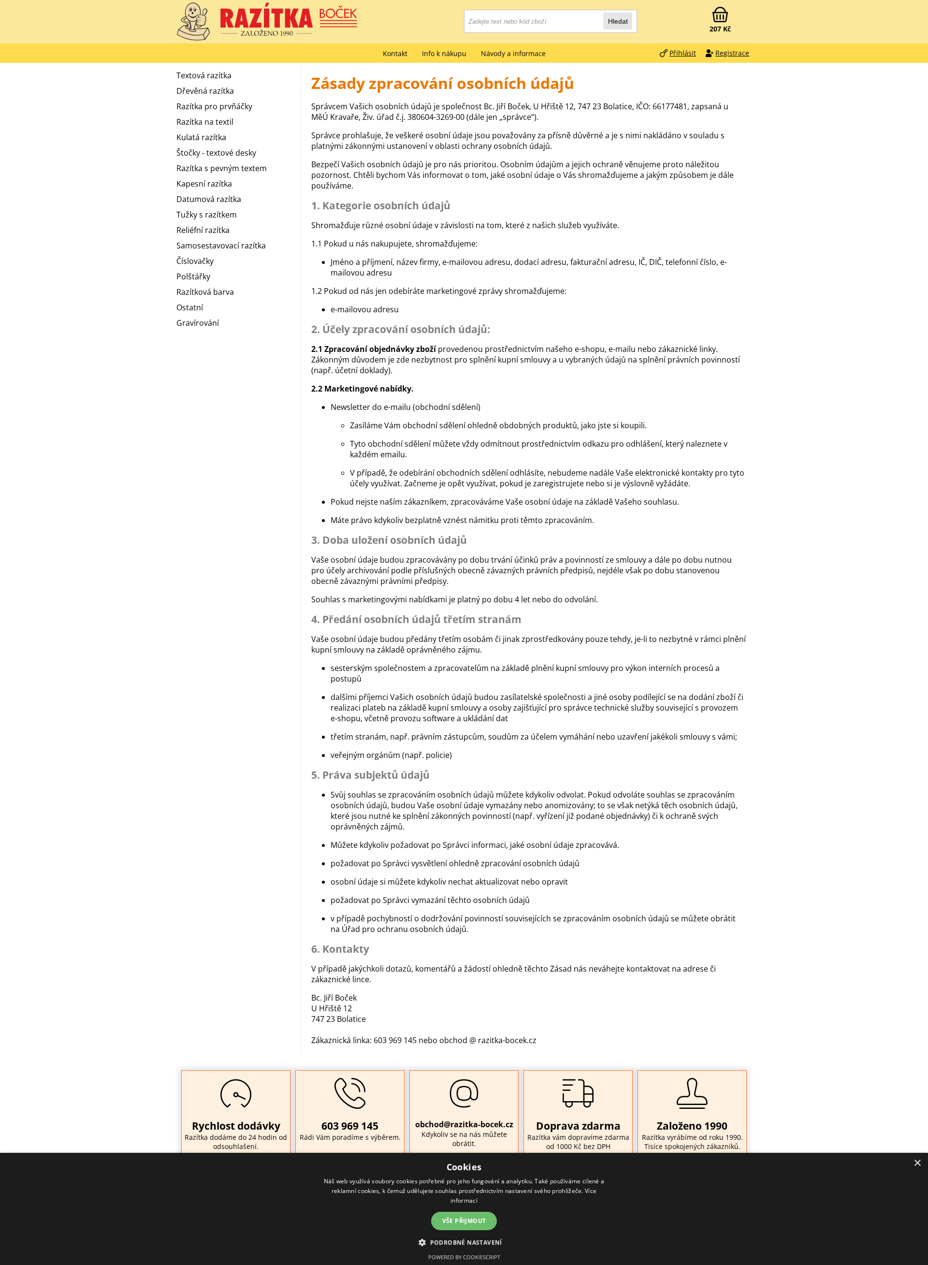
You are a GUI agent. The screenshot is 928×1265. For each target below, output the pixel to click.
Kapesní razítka (204, 183)
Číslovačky (195, 261)
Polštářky (193, 276)
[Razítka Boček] (193, 21)
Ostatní (189, 307)
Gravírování (197, 323)
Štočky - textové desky (216, 152)
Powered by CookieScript (464, 1257)
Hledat (618, 21)
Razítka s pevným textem (221, 168)
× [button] (917, 1163)
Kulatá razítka (201, 137)
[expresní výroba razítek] (290, 19)
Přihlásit (682, 53)
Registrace (732, 53)
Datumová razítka (208, 199)
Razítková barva (205, 292)
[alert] (464, 1209)
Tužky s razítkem (206, 214)
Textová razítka (204, 75)
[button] (464, 1242)
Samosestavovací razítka (221, 245)
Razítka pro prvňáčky (214, 106)
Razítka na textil (204, 121)
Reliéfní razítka (203, 230)
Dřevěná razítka (205, 91)
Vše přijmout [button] (464, 1221)
